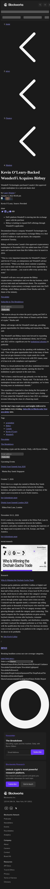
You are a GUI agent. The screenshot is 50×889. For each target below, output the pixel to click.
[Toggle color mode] (45, 5)
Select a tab (5, 661)
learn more (13, 498)
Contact (7, 852)
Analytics (7, 835)
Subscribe (37, 752)
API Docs (7, 866)
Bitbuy (8, 426)
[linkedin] (11, 808)
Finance (9, 118)
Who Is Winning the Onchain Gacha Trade (17, 580)
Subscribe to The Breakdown (12, 302)
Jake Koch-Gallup (10, 637)
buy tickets (5, 498)
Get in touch (28, 784)
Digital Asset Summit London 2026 (14, 503)
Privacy (6, 874)
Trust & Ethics (9, 870)
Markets (9, 165)
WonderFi (9, 434)
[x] (16, 808)
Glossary (7, 882)
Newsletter (5, 297)
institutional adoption (39, 342)
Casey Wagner (9, 193)
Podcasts (7, 819)
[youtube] (6, 808)
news (8, 71)
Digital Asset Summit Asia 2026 (13, 467)
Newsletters (8, 823)
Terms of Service (10, 878)
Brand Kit (7, 856)
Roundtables (9, 831)
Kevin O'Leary (11, 432)
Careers (7, 848)
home (8, 24)
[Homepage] (13, 4)
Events (6, 827)
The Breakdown (7, 444)
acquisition (10, 423)
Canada (9, 429)
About (6, 844)
